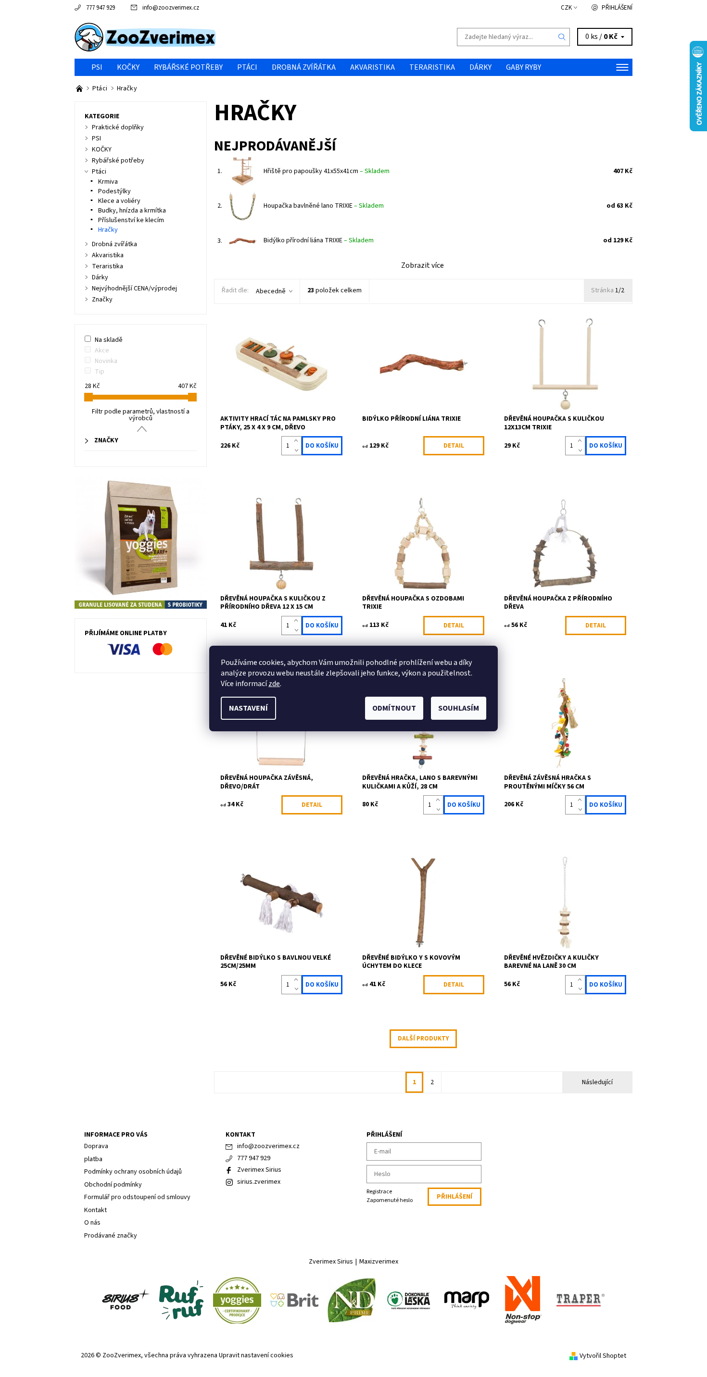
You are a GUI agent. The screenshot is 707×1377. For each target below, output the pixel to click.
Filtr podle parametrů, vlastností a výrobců (140, 415)
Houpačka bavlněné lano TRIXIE (324, 206)
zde (274, 683)
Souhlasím (458, 708)
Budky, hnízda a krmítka (132, 210)
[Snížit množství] (298, 450)
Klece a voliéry (119, 201)
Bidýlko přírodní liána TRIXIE (319, 240)
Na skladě (109, 340)
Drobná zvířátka (304, 67)
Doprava (96, 1146)
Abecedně (271, 291)
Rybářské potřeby (188, 67)
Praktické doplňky (118, 127)
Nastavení (248, 708)
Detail (453, 445)
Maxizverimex (378, 1261)
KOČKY (128, 67)
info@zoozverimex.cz (170, 7)
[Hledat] (562, 37)
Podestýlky (114, 191)
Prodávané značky (110, 1235)
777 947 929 (100, 7)
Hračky (108, 230)
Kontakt (95, 1210)
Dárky (480, 67)
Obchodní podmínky (113, 1184)
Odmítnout (394, 708)
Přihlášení (617, 7)
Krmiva (108, 182)
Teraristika (432, 67)
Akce (102, 350)
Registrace (379, 1192)
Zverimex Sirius (259, 1170)
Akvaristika (372, 67)
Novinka (106, 361)
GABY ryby (523, 67)
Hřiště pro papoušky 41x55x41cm (327, 171)
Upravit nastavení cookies (256, 1355)
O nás (92, 1222)
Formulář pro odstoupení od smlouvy (137, 1197)
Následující (597, 1082)
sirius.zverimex (258, 1182)
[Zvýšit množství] (298, 441)
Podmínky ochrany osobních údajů (133, 1172)
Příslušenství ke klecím (131, 220)
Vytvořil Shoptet (603, 1356)
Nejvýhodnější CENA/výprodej (134, 288)
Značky (102, 299)
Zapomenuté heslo (389, 1200)
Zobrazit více (422, 265)
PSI (96, 67)
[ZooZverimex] (145, 36)
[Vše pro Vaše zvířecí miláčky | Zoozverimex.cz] (80, 88)
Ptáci (247, 67)
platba (93, 1159)
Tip (99, 371)
